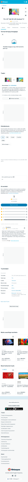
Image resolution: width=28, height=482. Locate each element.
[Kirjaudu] (26, 2)
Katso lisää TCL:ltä (5, 301)
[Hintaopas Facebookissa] (12, 475)
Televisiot (4, 5)
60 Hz (13, 288)
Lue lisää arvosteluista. (13, 193)
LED (12, 285)
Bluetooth (14, 293)
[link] (14, 88)
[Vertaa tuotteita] (25, 15)
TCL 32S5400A (12, 85)
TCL (12, 278)
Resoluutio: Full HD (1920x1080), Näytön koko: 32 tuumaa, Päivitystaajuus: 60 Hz (14, 24)
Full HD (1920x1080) (16, 290)
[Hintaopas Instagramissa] (15, 475)
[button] (3, 8)
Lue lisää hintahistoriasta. (15, 133)
